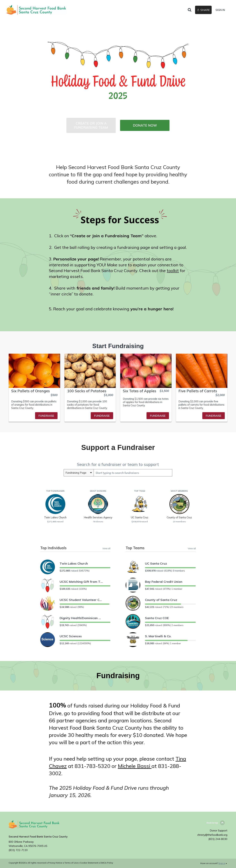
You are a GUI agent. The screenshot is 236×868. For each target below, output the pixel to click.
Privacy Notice (55, 862)
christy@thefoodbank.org (212, 834)
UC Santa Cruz (156, 563)
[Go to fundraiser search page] (189, 10)
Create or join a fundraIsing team (91, 125)
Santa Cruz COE (157, 618)
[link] (37, 10)
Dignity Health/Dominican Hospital (81, 618)
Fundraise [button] (46, 415)
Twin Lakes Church (74, 563)
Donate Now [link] (145, 125)
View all (106, 548)
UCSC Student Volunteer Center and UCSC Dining (81, 600)
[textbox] (133, 472)
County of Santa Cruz (161, 600)
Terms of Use (71, 862)
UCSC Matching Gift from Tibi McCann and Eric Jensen (81, 582)
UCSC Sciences (71, 636)
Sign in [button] (220, 10)
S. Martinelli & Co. (158, 636)
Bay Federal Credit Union (163, 582)
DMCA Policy (106, 862)
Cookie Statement (89, 862)
